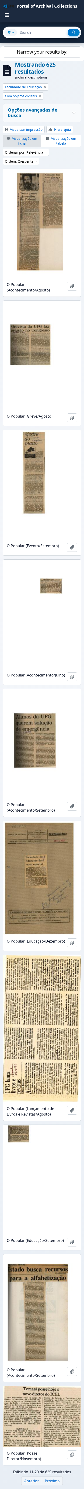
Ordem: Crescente (19, 161)
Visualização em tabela (63, 141)
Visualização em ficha (24, 141)
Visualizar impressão (25, 129)
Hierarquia (62, 129)
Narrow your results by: (42, 52)
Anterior (31, 1480)
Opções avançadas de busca (32, 112)
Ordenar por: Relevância (24, 152)
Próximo (52, 1480)
